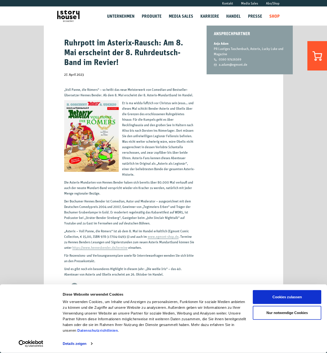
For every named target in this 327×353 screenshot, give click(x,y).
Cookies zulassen (287, 297)
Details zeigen (74, 344)
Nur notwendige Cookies (287, 312)
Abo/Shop (273, 3)
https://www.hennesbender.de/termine (100, 247)
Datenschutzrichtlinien (97, 330)
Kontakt (227, 3)
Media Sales (249, 3)
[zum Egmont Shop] (317, 56)
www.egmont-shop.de (163, 236)
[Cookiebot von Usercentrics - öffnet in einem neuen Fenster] (31, 343)
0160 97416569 (230, 59)
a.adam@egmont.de (233, 64)
